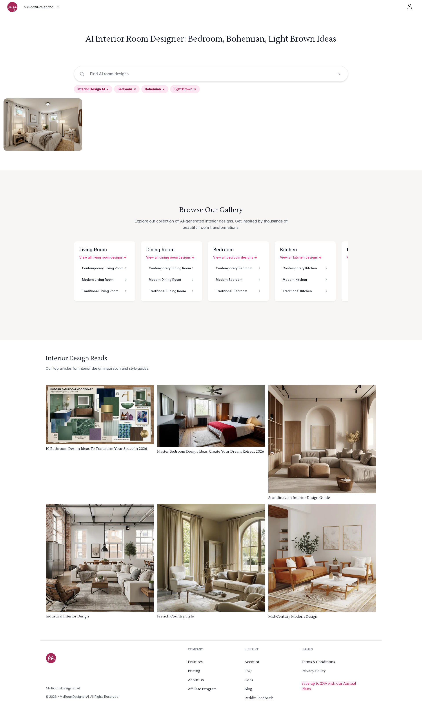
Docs (249, 680)
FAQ (248, 671)
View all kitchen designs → (301, 257)
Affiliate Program (202, 689)
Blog (248, 689)
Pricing (194, 671)
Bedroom (127, 89)
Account (252, 662)
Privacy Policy (314, 671)
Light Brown (185, 89)
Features (195, 662)
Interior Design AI (93, 89)
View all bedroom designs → (235, 257)
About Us (196, 680)
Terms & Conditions (318, 662)
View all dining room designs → (170, 257)
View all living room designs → (102, 257)
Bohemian (155, 89)
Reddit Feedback (259, 698)
